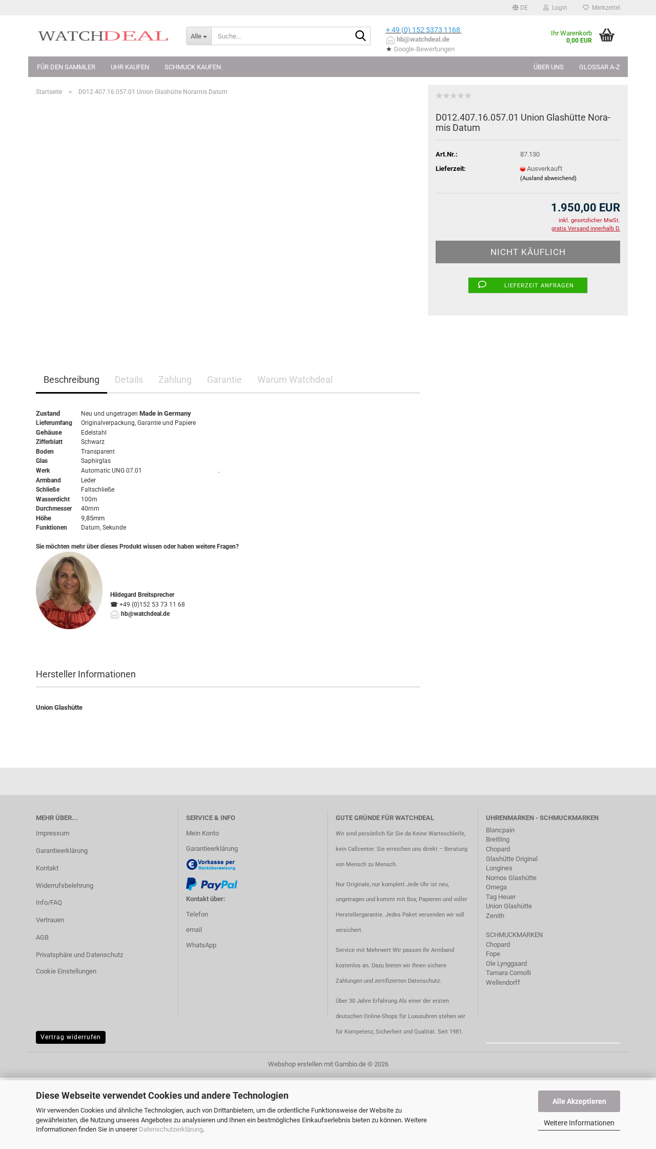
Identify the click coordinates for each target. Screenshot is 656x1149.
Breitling (497, 839)
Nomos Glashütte (511, 878)
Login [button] (558, 7)
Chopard (498, 849)
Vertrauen (50, 920)
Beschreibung (71, 379)
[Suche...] (361, 36)
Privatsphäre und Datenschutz (79, 955)
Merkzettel (604, 7)
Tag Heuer (501, 897)
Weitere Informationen (579, 1123)
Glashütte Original (512, 859)
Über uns (549, 67)
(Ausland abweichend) (548, 178)
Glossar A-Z (599, 67)
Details (129, 379)
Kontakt (47, 868)
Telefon (197, 914)
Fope (493, 954)
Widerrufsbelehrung (64, 885)
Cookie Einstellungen (66, 971)
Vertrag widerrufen (70, 1037)
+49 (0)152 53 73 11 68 (152, 604)
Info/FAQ (49, 902)
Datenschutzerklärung (171, 1129)
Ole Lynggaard (506, 963)
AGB (42, 937)
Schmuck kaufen (193, 67)
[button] (520, 7)
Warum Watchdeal (295, 379)
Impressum (52, 833)
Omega (496, 887)
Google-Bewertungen (424, 49)
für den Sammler (66, 67)
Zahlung (175, 379)
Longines (499, 868)
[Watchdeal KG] (103, 35)
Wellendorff (503, 982)
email (194, 929)
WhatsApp (201, 945)
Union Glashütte (509, 906)
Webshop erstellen (295, 1064)
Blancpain (500, 830)
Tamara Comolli (508, 973)
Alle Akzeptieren (579, 1101)
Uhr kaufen (130, 67)
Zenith (495, 916)
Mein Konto (202, 833)
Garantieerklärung (62, 850)
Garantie (224, 379)
